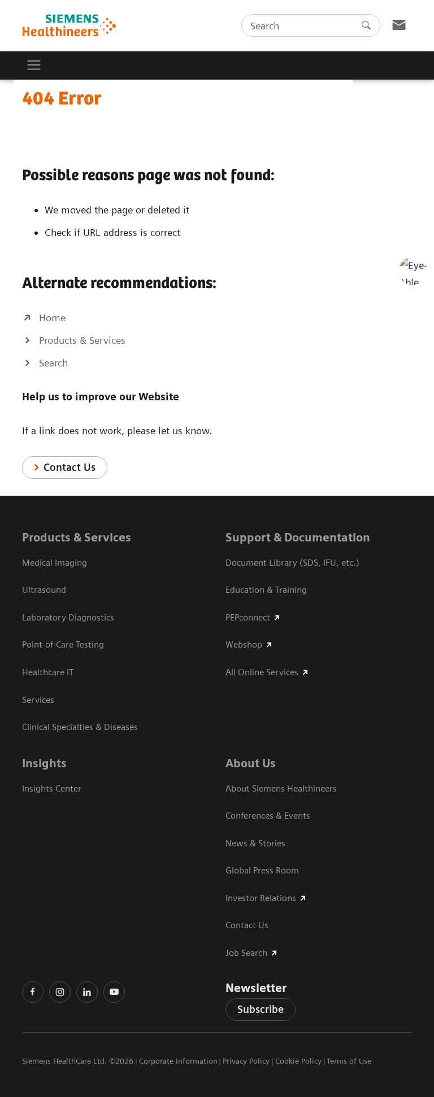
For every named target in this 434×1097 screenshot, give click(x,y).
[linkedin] (87, 992)
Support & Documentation (297, 537)
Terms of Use (349, 1060)
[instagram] (60, 992)
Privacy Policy (246, 1060)
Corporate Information (178, 1060)
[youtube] (114, 992)
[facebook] (33, 992)
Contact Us (70, 467)
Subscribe (260, 1009)
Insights (44, 763)
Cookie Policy (298, 1060)
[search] (366, 25)
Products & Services (76, 537)
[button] (413, 271)
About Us (250, 763)
